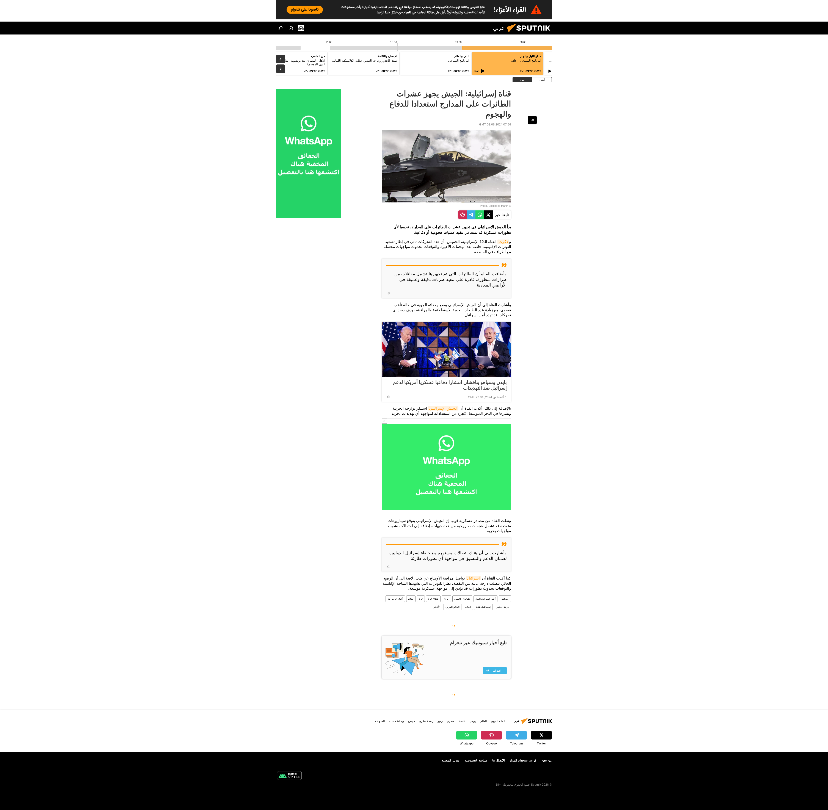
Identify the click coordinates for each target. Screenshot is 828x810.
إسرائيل (473, 578)
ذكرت (503, 242)
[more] (388, 293)
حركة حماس (502, 606)
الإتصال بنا (498, 760)
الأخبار (437, 606)
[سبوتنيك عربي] (530, 33)
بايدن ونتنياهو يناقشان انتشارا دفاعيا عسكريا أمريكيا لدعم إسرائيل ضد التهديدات (450, 385)
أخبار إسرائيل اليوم (485, 598)
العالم (468, 606)
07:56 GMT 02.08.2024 (495, 124)
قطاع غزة (433, 598)
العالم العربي (452, 606)
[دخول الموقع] (291, 28)
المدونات (380, 721)
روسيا (473, 721)
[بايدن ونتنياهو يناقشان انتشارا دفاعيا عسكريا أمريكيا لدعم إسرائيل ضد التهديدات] (446, 349)
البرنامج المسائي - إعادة (526, 60)
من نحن (547, 760)
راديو (440, 721)
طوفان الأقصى (462, 598)
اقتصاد (461, 721)
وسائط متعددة (396, 721)
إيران (446, 598)
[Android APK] (289, 776)
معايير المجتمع (450, 760)
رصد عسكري (426, 721)
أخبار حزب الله (395, 598)
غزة (421, 598)
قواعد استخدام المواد (523, 760)
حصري (450, 721)
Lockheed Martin (498, 205)
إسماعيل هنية (483, 606)
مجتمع (411, 721)
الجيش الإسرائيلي (443, 408)
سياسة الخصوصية (476, 760)
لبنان (411, 598)
